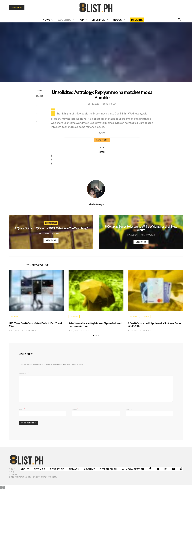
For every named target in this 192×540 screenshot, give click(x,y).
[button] (94, 335)
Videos (117, 19)
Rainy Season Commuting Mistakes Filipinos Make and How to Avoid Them (95, 324)
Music (141, 221)
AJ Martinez (145, 331)
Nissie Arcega (96, 204)
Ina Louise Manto (29, 331)
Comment (23, 373)
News (46, 19)
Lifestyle (98, 19)
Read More (102, 140)
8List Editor (85, 331)
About (24, 469)
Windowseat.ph (133, 469)
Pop (81, 19)
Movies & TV (51, 223)
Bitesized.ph (108, 469)
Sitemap (39, 469)
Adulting (64, 19)
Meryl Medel (57, 233)
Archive (89, 469)
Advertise (57, 469)
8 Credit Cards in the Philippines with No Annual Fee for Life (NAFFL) (155, 324)
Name (22, 408)
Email (75, 408)
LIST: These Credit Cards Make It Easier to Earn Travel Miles (35, 324)
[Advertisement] (96, 510)
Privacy (74, 469)
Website (129, 409)
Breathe (136, 19)
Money (146, 317)
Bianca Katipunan (147, 235)
